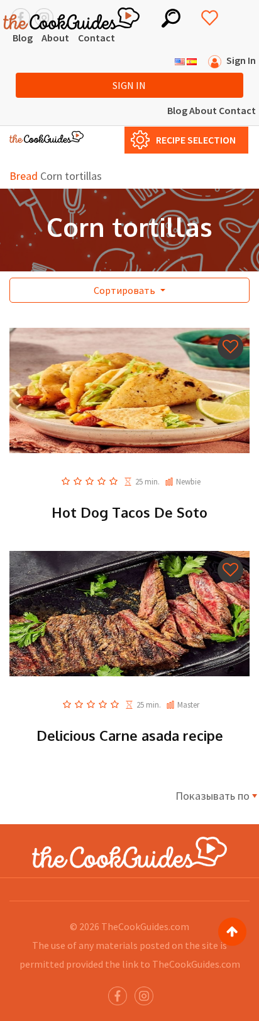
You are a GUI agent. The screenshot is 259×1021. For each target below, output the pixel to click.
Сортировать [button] (125, 290)
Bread (23, 176)
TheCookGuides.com (145, 926)
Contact (96, 37)
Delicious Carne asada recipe (129, 735)
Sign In (129, 85)
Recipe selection (196, 140)
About (55, 37)
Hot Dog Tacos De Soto (129, 512)
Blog (23, 37)
